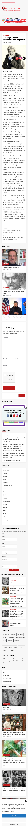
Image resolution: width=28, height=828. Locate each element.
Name (5, 358)
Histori (4, 479)
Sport (4, 510)
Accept (14, 815)
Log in (4, 672)
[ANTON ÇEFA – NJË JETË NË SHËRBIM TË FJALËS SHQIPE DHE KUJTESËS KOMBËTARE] (5, 590)
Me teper (5, 492)
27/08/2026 (8, 319)
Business (5, 473)
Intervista (5, 482)
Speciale (5, 507)
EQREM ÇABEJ (7, 435)
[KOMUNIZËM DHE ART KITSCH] (5, 623)
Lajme (4, 488)
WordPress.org (7, 681)
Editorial (5, 476)
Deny (14, 820)
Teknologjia (6, 520)
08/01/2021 (8, 42)
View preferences (14, 824)
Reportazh (5, 504)
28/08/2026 (8, 295)
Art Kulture (5, 35)
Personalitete (6, 501)
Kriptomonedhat (7, 485)
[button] (25, 801)
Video (4, 523)
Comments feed (7, 678)
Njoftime (5, 495)
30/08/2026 (8, 269)
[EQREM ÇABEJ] (5, 581)
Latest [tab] (5, 574)
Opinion (5, 498)
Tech (4, 516)
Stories (4, 513)
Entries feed (6, 675)
